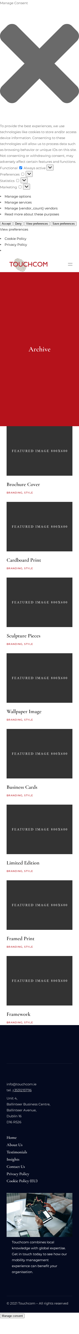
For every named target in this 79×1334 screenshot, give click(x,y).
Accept (6, 223)
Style (28, 492)
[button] (39, 64)
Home (12, 1137)
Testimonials (17, 1151)
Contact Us (16, 1166)
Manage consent (12, 1315)
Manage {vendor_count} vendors (31, 208)
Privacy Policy (16, 244)
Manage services (18, 202)
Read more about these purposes (32, 214)
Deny (18, 223)
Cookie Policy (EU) (22, 1180)
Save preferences (63, 223)
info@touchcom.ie (21, 1084)
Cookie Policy (15, 239)
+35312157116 (22, 1090)
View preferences (37, 223)
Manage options (18, 196)
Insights (13, 1159)
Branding (15, 492)
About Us (14, 1144)
